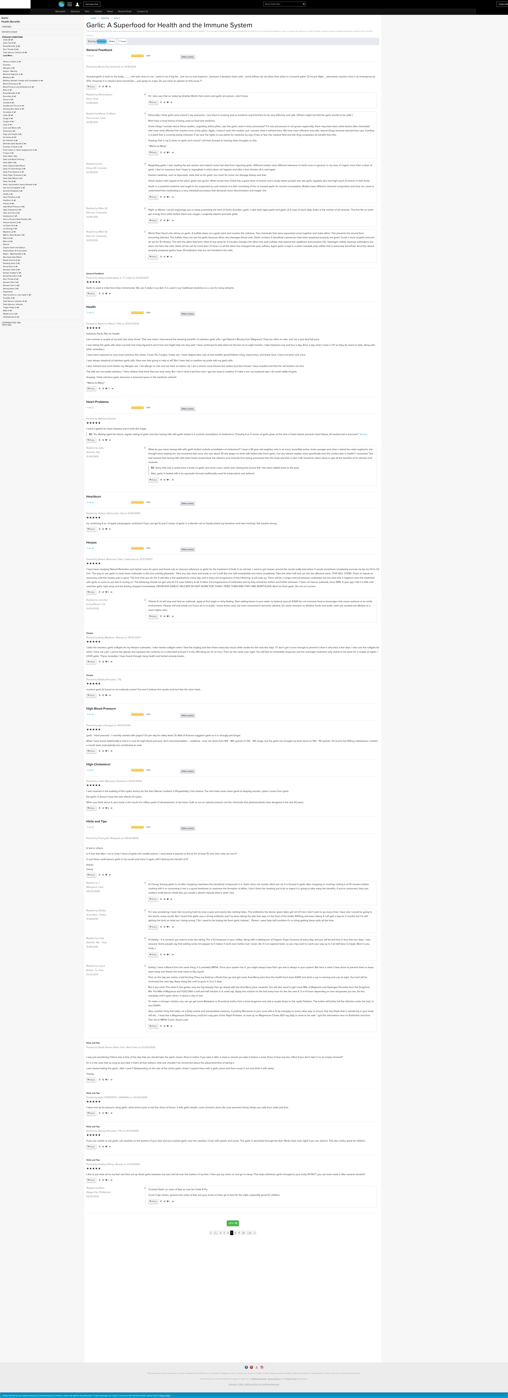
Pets (87, 11)
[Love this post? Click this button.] (105, 86)
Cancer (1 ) (8, 99)
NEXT (232, 1223)
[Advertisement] (165, 1281)
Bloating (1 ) (8, 77)
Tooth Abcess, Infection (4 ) (15, 52)
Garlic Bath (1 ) (9, 162)
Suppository (8, 292)
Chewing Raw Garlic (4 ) (13, 109)
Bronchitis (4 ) (9, 96)
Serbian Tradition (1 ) (12, 273)
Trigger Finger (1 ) (11, 307)
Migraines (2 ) (9, 232)
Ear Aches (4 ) (9, 137)
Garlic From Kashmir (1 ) (13, 172)
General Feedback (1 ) (12, 191)
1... (215, 1233)
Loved (123, 41)
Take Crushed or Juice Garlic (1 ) (17, 295)
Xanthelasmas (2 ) (11, 317)
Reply (92, 86)
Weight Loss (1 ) (10, 314)
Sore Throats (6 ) (10, 49)
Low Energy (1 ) (10, 229)
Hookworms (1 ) (10, 216)
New (113, 41)
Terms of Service (274, 1379)
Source (363, 434)
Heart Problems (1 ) (11, 197)
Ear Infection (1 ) (10, 140)
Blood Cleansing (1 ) (12, 84)
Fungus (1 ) (8, 153)
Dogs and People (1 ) (12, 134)
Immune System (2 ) (12, 222)
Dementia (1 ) (9, 131)
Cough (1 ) (8, 118)
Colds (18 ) (8, 40)
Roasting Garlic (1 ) (11, 263)
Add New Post (92, 4)
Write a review (187, 57)
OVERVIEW (6, 27)
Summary (7, 65)
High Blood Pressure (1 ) (13, 207)
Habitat (98, 11)
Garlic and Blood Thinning (13, 159)
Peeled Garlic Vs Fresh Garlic (15, 251)
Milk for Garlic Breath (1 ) (13, 235)
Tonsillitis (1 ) (9, 298)
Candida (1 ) (8, 103)
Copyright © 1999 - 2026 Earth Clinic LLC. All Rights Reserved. (254, 1384)
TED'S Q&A (6, 325)
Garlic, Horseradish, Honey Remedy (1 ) (20, 184)
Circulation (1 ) (9, 112)
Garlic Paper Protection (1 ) (14, 175)
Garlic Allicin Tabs (10, 156)
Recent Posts (124, 11)
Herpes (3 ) (8, 203)
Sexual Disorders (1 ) (12, 276)
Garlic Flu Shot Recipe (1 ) (14, 169)
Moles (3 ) (8, 238)
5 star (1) (90, 56)
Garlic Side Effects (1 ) (12, 178)
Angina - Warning (10, 71)
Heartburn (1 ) (9, 200)
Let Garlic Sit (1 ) (10, 225)
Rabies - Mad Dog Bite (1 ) (14, 254)
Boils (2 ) (7, 90)
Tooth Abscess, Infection (13, 304)
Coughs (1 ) (8, 121)
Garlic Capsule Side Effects (14, 166)
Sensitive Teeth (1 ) (11, 270)
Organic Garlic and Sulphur (14, 247)
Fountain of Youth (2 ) (12, 147)
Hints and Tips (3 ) (11, 213)
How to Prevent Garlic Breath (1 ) (17, 219)
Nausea (6, 244)
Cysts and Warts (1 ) (12, 128)
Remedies (60, 11)
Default (102, 41)
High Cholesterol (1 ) (12, 210)
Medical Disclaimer (259, 1379)
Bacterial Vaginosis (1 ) (13, 74)
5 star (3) (90, 548)
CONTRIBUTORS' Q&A (11, 323)
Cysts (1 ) (7, 125)
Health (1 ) (8, 194)
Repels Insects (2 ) (11, 260)
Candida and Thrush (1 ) (13, 106)
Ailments (75, 11)
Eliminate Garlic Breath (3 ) (14, 144)
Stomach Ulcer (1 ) (11, 285)
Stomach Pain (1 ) (10, 282)
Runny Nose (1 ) (10, 266)
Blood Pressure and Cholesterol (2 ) (18, 87)
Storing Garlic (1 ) (10, 289)
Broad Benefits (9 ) (11, 46)
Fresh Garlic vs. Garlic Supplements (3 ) (20, 150)
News (110, 11)
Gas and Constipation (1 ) (14, 188)
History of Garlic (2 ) (12, 62)
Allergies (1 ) (9, 68)
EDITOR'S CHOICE (9, 32)
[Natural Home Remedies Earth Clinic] (62, 4)
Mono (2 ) (7, 241)
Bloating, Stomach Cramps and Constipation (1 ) (23, 80)
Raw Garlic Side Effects (12, 257)
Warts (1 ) (7, 311)
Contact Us (142, 11)
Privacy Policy (291, 1379)
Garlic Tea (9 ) (9, 43)
